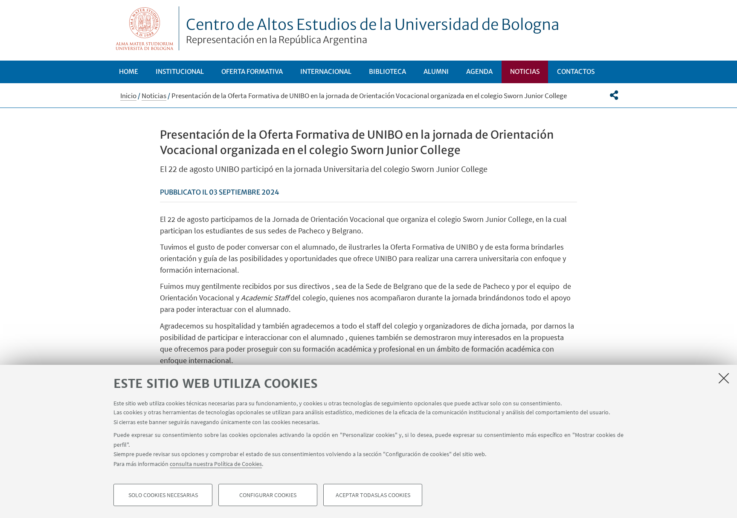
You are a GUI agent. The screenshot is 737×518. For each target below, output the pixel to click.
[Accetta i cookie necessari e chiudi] (724, 378)
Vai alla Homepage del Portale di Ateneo (144, 28)
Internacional (325, 71)
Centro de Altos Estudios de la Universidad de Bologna (373, 30)
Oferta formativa (252, 71)
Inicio (128, 95)
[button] (614, 95)
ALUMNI (436, 71)
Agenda (479, 71)
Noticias (525, 71)
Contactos (576, 71)
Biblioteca (387, 71)
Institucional (180, 71)
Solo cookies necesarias (163, 495)
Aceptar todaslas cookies (373, 495)
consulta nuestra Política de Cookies (216, 463)
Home (128, 71)
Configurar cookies (267, 495)
